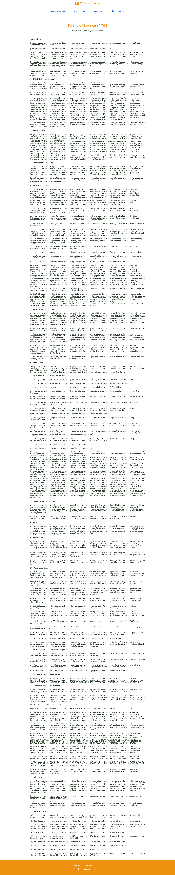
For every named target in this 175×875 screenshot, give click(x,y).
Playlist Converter (118, 11)
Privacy (89, 865)
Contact (77, 865)
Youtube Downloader (58, 11)
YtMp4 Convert (98, 11)
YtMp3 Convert (79, 11)
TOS (100, 865)
